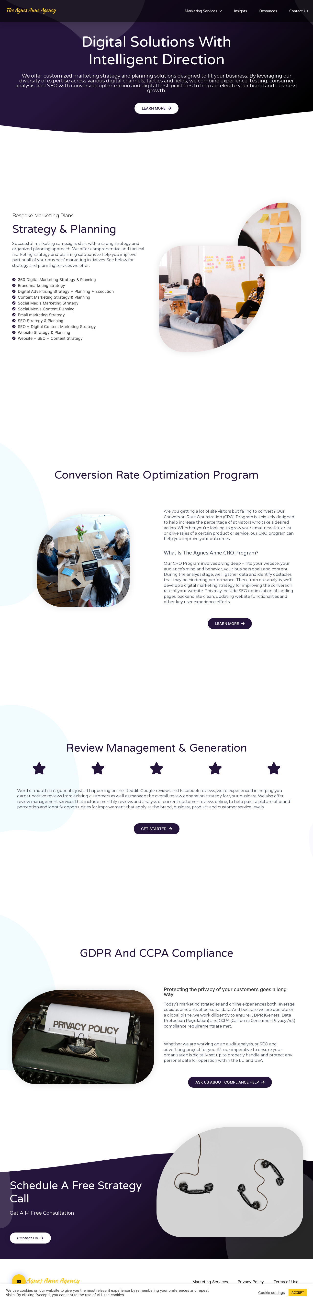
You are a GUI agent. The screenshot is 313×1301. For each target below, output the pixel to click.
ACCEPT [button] (297, 1292)
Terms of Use (286, 1281)
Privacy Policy (251, 1281)
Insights (240, 11)
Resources (268, 11)
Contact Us (298, 11)
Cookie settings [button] (271, 1292)
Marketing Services (201, 11)
